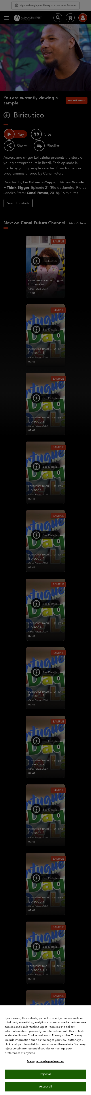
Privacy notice (61, 1035)
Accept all (45, 1087)
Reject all (45, 1074)
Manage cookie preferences (45, 1061)
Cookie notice (37, 1035)
